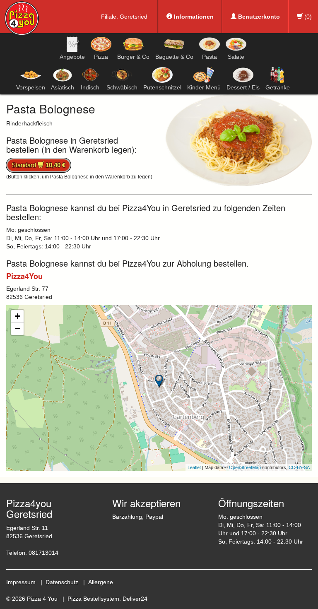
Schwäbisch (121, 87)
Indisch (90, 87)
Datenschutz (62, 582)
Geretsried (133, 16)
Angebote (72, 56)
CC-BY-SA (299, 467)
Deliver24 (135, 598)
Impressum (21, 582)
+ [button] (17, 316)
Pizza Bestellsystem (93, 598)
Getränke (277, 87)
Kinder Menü (204, 87)
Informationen (193, 16)
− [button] (17, 328)
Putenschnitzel (162, 87)
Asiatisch (62, 87)
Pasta (209, 56)
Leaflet (194, 467)
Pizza (101, 56)
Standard (38, 164)
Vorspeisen (30, 87)
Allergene (100, 582)
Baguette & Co (174, 56)
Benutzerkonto (258, 16)
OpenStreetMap (245, 467)
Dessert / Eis (243, 87)
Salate (236, 56)
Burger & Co (133, 56)
